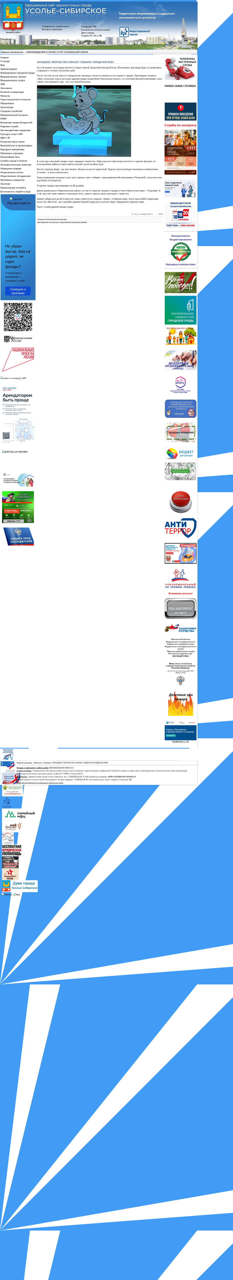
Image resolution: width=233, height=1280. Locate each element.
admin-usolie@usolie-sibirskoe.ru (122, 776)
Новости (38, 762)
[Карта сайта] (189, 52)
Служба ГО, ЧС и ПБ (91, 35)
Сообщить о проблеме (18, 291)
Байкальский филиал (180, 639)
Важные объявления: (12, 51)
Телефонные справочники (55, 26)
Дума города (87, 32)
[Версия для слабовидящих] (193, 52)
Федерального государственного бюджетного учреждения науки (180, 643)
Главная (47, 762)
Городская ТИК (88, 26)
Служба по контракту (181, 125)
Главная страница (24, 762)
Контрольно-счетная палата (95, 29)
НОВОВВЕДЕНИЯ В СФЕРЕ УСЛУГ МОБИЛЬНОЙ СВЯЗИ (57, 52)
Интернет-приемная (52, 29)
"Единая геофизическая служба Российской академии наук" (181, 652)
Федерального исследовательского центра (180, 647)
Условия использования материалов (52, 219)
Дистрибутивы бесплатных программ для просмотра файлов (62, 222)
